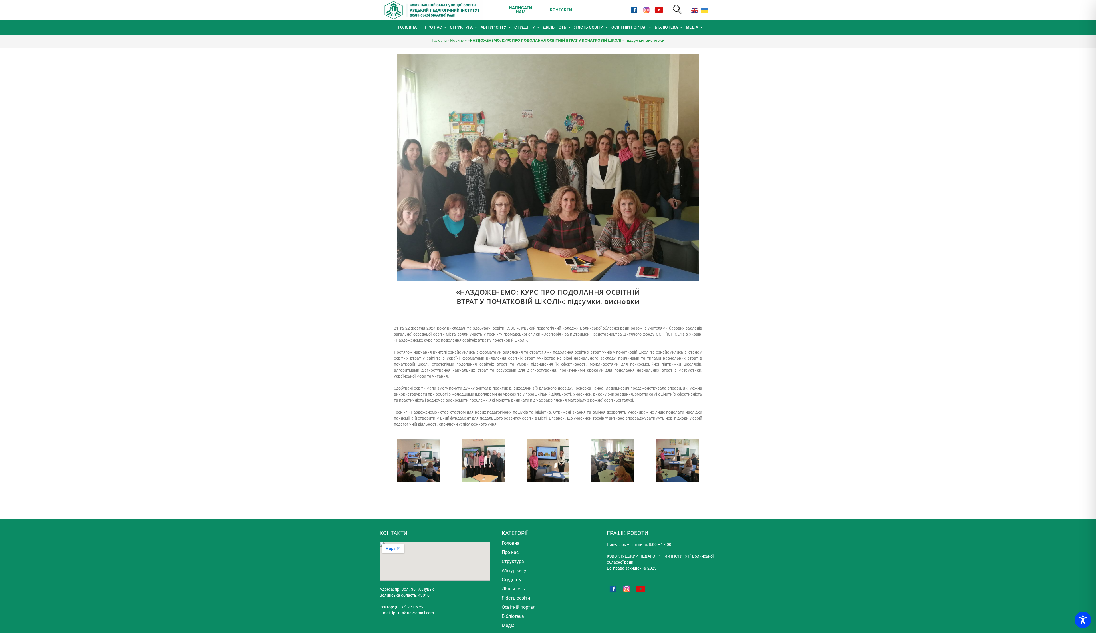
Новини (457, 40)
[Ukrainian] (703, 10)
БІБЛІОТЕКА (666, 27)
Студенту (511, 579)
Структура (513, 561)
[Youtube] (659, 9)
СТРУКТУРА (461, 27)
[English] (693, 10)
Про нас (510, 552)
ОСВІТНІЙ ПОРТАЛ (629, 27)
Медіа (508, 625)
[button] (677, 9)
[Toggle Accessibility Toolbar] (1083, 620)
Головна (439, 40)
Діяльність (513, 589)
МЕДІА (692, 27)
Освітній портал (518, 607)
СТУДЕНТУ (524, 27)
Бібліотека (513, 616)
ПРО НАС (433, 27)
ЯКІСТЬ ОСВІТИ (588, 27)
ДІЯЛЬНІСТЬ (554, 27)
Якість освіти (516, 598)
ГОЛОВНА (407, 27)
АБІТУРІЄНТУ (493, 27)
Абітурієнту (514, 570)
